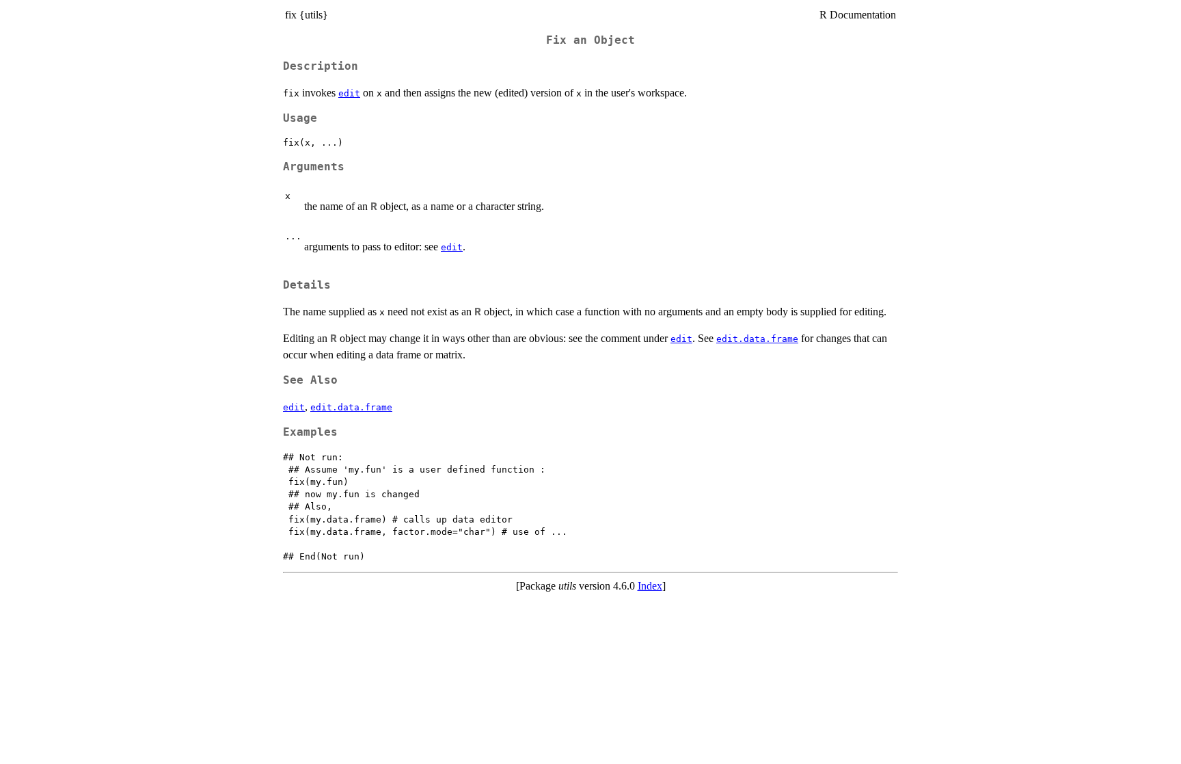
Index (650, 586)
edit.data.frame (757, 339)
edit (349, 93)
